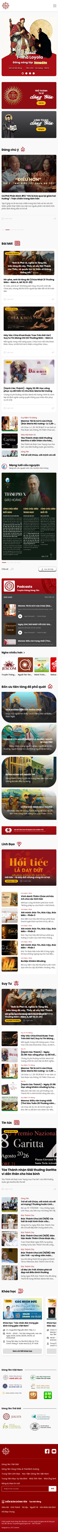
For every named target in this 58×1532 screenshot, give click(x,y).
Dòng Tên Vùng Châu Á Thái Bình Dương (20, 1469)
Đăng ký (41, 129)
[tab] (3, 229)
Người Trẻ (34, 1507)
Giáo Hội (5, 1507)
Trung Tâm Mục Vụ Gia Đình (14, 1478)
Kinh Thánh (15, 1507)
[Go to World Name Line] (12, 1416)
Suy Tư (7, 984)
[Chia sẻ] (12, 569)
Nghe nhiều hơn (12, 652)
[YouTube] (54, 1451)
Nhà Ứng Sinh (50, 1478)
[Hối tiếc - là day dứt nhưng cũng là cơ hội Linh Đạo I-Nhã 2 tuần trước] (29, 867)
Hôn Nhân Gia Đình (48, 1507)
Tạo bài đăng (35, 1502)
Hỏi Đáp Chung (8, 1511)
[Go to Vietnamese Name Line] (12, 1377)
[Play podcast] (20, 616)
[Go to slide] (23, 73)
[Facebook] (47, 1451)
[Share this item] (55, 218)
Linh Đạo (8, 844)
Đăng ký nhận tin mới (11, 1483)
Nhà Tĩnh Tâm (35, 1478)
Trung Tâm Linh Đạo (11, 1473)
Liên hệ (41, 103)
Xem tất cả (49, 597)
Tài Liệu (25, 1507)
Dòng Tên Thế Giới (10, 1464)
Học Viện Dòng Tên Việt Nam (35, 1473)
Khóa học (9, 1291)
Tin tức (7, 1123)
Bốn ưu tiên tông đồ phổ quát (24, 687)
